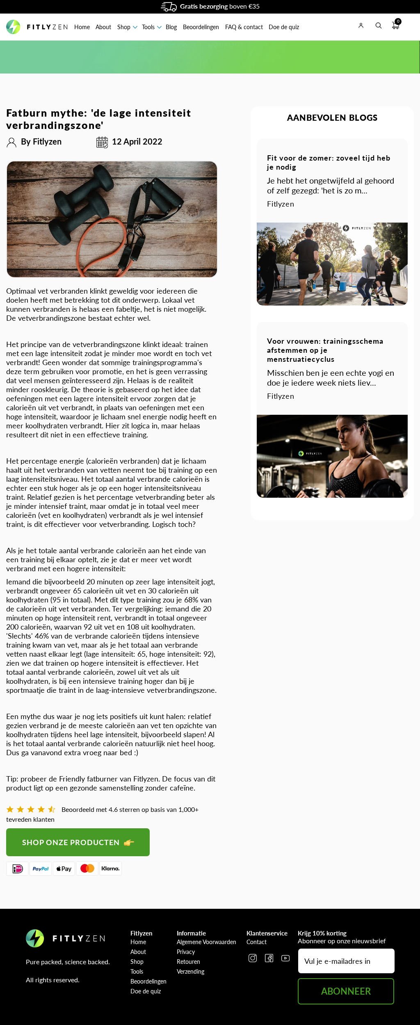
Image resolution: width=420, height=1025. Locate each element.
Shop (123, 26)
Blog (171, 26)
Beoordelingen (201, 26)
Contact (257, 941)
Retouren (188, 961)
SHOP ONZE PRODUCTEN (72, 842)
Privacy (186, 951)
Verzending (190, 971)
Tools (148, 26)
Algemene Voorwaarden (206, 941)
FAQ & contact (244, 26)
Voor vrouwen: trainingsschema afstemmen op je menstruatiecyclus (325, 349)
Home (82, 26)
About (103, 26)
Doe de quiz (284, 26)
